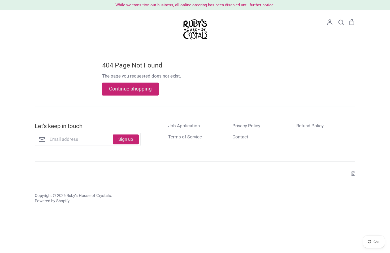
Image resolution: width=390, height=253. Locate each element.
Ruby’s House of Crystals (89, 195)
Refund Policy (310, 125)
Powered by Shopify (52, 200)
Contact (240, 136)
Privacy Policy (246, 125)
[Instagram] (351, 173)
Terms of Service (185, 136)
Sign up (125, 139)
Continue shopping (130, 89)
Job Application (184, 125)
